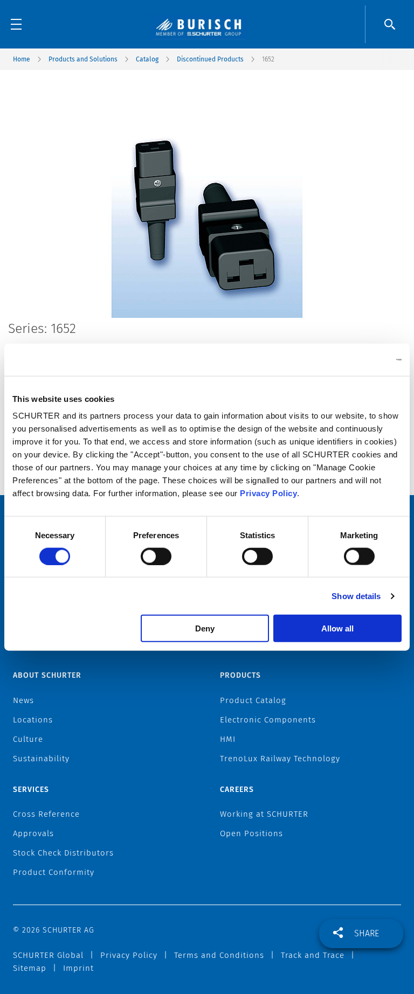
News (23, 700)
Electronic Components (268, 720)
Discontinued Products (210, 59)
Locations (33, 720)
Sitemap (29, 968)
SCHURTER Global (48, 955)
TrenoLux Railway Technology (280, 758)
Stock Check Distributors (63, 853)
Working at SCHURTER (264, 814)
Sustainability (41, 758)
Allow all (337, 628)
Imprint (78, 968)
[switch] (156, 556)
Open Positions (251, 833)
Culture (28, 739)
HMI (228, 739)
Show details (356, 595)
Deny (205, 628)
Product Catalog (253, 700)
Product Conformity (53, 872)
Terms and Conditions (219, 955)
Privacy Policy (268, 493)
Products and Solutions (83, 59)
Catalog (147, 59)
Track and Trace (312, 955)
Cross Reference (46, 814)
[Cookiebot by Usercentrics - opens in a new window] (354, 359)
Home (21, 59)
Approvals (33, 833)
